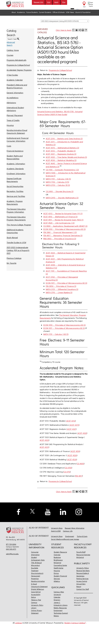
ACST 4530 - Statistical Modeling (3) (61, 160)
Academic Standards (15, 168)
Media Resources (60, 608)
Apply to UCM (56, 531)
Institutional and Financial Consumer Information (17, 139)
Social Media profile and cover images (65, 539)
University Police (82, 568)
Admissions (11, 102)
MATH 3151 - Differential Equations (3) (62, 289)
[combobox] (65, 21)
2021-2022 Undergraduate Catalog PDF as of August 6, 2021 (18, 250)
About (14, 12)
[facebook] (18, 511)
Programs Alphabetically (16, 60)
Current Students (45, 12)
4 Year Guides (12, 75)
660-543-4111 (11, 549)
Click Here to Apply (63, 30)
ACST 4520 (72, 455)
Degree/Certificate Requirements (14, 180)
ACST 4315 (74, 425)
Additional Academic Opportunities (15, 231)
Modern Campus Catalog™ (75, 622)
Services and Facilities (16, 196)
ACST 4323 (44, 440)
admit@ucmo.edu (12, 554)
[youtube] (47, 511)
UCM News (70, 12)
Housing (10, 125)
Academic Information (16, 163)
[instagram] (79, 511)
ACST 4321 (71, 429)
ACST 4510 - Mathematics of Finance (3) (60, 216)
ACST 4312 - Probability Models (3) (61, 151)
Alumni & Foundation (83, 12)
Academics (21, 12)
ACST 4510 (75, 451)
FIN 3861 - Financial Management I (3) (60, 232)
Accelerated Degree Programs (19, 70)
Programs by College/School (18, 65)
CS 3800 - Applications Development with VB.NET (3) (65, 226)
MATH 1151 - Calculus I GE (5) (58, 179)
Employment (69, 536)
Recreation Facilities (15, 191)
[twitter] (32, 511)
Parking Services (82, 578)
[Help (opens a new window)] (86, 30)
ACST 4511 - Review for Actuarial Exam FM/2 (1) (63, 219)
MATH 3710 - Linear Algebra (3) (59, 292)
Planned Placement (15, 115)
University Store (56, 528)
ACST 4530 (72, 459)
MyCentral (57, 562)
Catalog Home (13, 50)
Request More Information (74, 528)
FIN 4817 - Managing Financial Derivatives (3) (62, 235)
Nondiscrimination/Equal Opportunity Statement (17, 131)
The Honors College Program (19, 224)
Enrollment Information (16, 173)
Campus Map (59, 592)
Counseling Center (60, 565)
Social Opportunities (15, 186)
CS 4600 (80, 463)
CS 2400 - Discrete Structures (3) (59, 191)
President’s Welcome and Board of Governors (17, 86)
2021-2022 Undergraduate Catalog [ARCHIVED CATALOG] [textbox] (60, 21)
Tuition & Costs (82, 536)
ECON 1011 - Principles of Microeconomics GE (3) (66, 283)
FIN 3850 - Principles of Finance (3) (61, 286)
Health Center (58, 568)
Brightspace (58, 560)
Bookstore (57, 557)
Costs (9, 146)
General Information (15, 92)
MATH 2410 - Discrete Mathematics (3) (62, 197)
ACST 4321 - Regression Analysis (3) (61, 154)
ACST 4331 (44, 447)
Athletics (57, 581)
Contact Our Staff (82, 589)
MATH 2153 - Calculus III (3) (58, 185)
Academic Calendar (15, 80)
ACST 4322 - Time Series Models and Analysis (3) (66, 157)
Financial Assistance (15, 151)
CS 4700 (68, 467)
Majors (56, 616)
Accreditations (12, 97)
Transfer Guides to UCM (16, 242)
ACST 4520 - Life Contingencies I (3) (58, 223)
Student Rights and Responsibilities (15, 157)
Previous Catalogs (14, 258)
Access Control (81, 581)
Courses (10, 55)
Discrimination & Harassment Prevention (37, 576)
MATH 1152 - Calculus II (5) (57, 182)
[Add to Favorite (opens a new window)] (76, 30)
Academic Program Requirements (15, 202)
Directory (57, 600)
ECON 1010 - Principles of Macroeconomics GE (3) (64, 229)
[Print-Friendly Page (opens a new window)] (82, 30)
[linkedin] (63, 511)
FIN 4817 (78, 476)
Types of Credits (13, 120)
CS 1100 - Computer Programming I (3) (62, 169)
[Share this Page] (79, 30)
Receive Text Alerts (83, 570)
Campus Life (67, 531)
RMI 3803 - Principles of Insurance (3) (59, 238)
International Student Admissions (15, 109)
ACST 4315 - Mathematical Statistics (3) (62, 147)
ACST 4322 (82, 433)
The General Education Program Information (16, 210)
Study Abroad (12, 237)
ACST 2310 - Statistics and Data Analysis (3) (64, 138)
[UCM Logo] (15, 529)
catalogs (18, 622)
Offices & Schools (59, 12)
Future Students (32, 12)
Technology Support (61, 613)
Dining (56, 573)
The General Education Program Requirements (16, 218)
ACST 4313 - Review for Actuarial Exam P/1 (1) (62, 213)
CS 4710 (67, 471)
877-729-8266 (11, 544)
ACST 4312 (70, 421)
